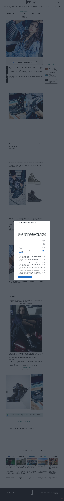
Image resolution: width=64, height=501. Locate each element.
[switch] (43, 240)
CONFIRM (25, 277)
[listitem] (32, 238)
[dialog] (32, 250)
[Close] (48, 223)
